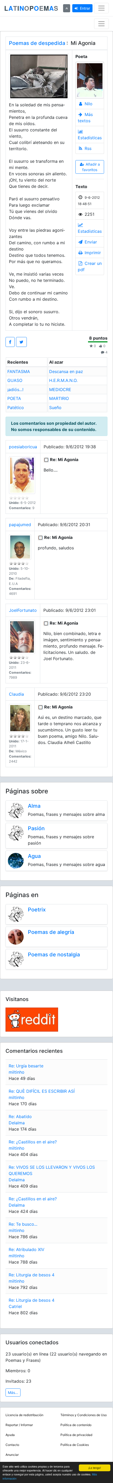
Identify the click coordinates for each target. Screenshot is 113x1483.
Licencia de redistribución (24, 1415)
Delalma (17, 1122)
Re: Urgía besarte (26, 1065)
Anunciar (12, 1455)
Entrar (85, 8)
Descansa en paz (66, 371)
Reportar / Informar (19, 1425)
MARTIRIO (59, 398)
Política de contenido (75, 1425)
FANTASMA (18, 371)
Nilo (88, 103)
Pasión (36, 828)
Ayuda (10, 1435)
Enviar (90, 242)
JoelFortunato (23, 610)
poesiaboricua (23, 446)
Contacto (12, 1445)
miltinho (16, 1072)
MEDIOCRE (60, 389)
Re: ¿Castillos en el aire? (33, 1141)
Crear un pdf (90, 266)
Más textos (85, 117)
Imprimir (92, 252)
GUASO (14, 380)
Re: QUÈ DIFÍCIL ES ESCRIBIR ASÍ (42, 1091)
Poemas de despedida (37, 43)
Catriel (15, 1306)
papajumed (20, 524)
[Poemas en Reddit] (32, 1019)
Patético (15, 407)
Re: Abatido (20, 1116)
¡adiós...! (15, 389)
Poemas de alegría (51, 932)
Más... (13, 1392)
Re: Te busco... (23, 1224)
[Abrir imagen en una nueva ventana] (39, 76)
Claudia (16, 694)
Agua (34, 856)
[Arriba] (66, 8)
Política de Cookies (74, 1445)
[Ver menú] (101, 8)
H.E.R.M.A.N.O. (63, 380)
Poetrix (37, 909)
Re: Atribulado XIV (26, 1249)
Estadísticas (90, 137)
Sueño (55, 407)
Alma (34, 806)
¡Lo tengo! (94, 1468)
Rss (87, 148)
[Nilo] (89, 80)
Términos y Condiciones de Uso (83, 1415)
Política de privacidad (76, 1435)
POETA (14, 398)
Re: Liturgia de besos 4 (31, 1274)
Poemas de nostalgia (54, 954)
